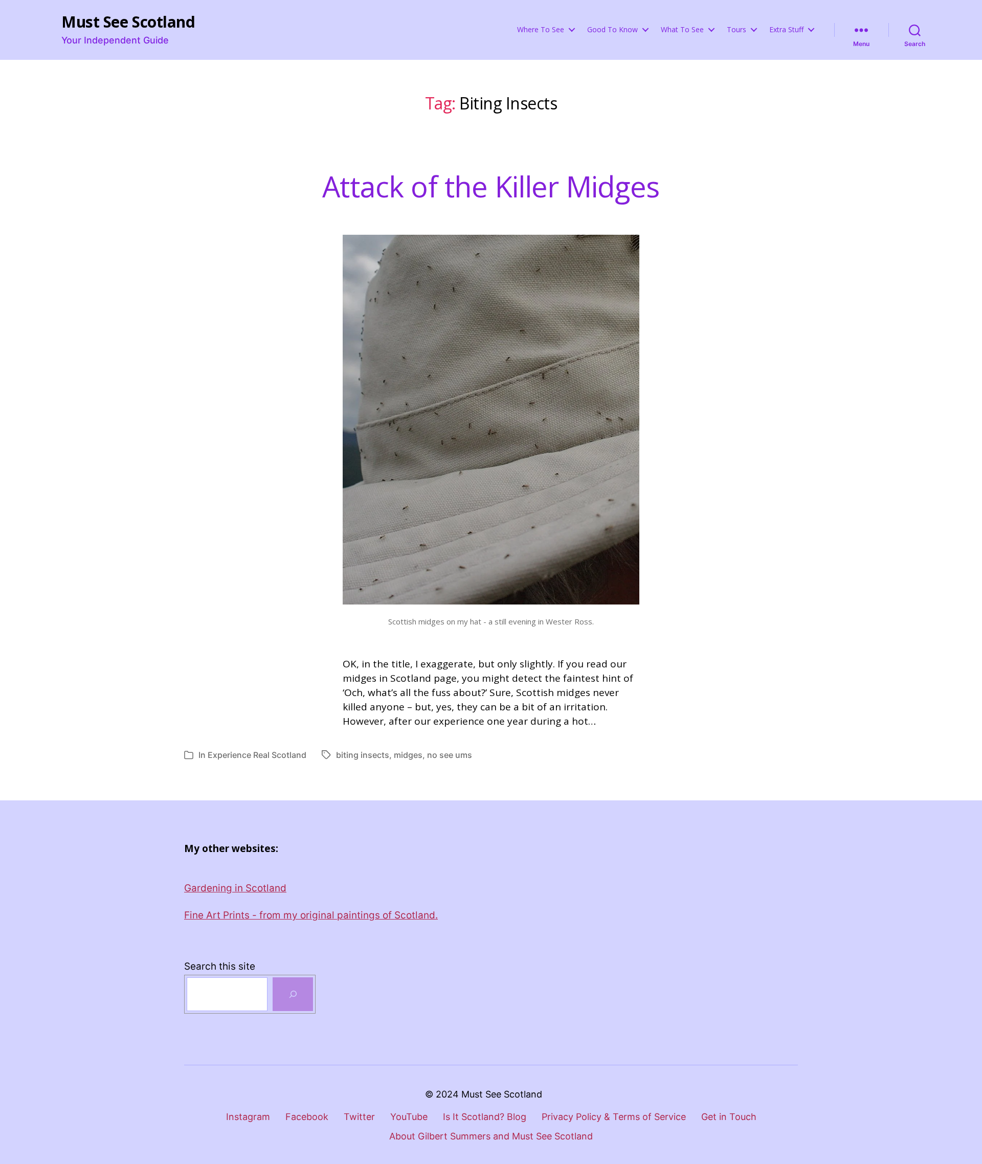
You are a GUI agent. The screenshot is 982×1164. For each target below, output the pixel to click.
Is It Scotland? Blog (484, 1116)
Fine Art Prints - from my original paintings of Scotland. (311, 915)
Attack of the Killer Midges (490, 186)
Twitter (359, 1116)
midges (408, 755)
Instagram (248, 1116)
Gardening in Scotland (235, 888)
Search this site (219, 966)
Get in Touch (728, 1116)
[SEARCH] (293, 994)
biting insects (362, 755)
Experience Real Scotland (257, 755)
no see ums (449, 755)
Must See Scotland (128, 22)
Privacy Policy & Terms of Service (614, 1116)
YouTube (409, 1116)
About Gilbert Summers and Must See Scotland (491, 1136)
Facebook (306, 1116)
